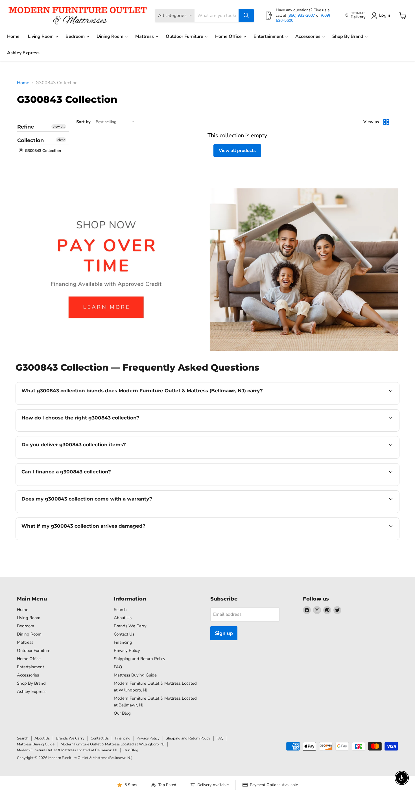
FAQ (118, 667)
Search (120, 609)
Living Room (41, 36)
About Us (123, 618)
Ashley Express (23, 53)
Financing (123, 642)
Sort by (83, 121)
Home (13, 36)
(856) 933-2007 (301, 15)
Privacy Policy (127, 650)
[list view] (394, 122)
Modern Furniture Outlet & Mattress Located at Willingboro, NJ (112, 744)
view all (59, 126)
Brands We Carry (130, 626)
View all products (237, 150)
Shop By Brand (348, 36)
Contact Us (124, 634)
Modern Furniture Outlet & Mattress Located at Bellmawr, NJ (67, 750)
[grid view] (386, 122)
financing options (67, 485)
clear (61, 140)
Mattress (145, 36)
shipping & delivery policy (354, 458)
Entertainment (269, 36)
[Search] (246, 15)
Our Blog (122, 713)
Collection (30, 140)
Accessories (308, 36)
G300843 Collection (42, 151)
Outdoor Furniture (185, 36)
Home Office (229, 36)
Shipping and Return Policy (139, 659)
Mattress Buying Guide (135, 675)
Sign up (224, 633)
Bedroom (75, 36)
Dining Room (110, 36)
